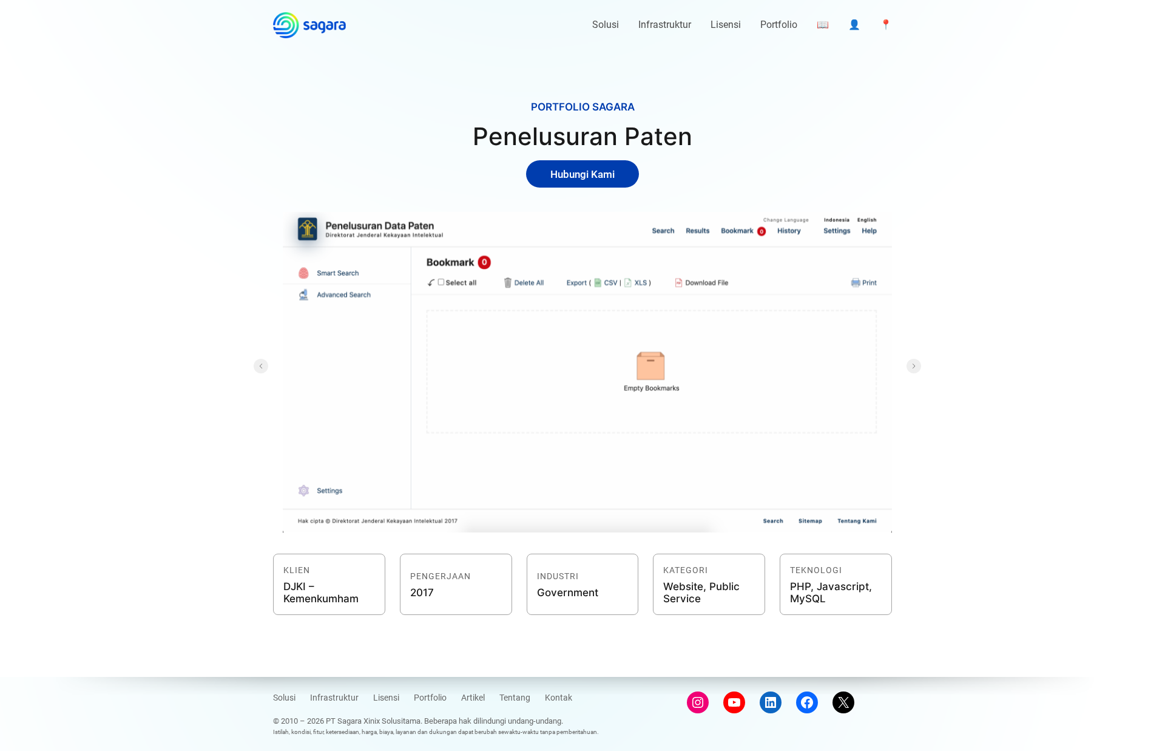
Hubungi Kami (582, 174)
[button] (261, 366)
